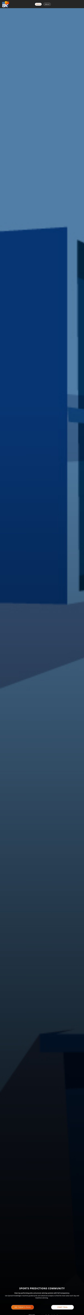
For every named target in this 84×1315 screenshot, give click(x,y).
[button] (22, 1307)
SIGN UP (47, 4)
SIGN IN (38, 4)
